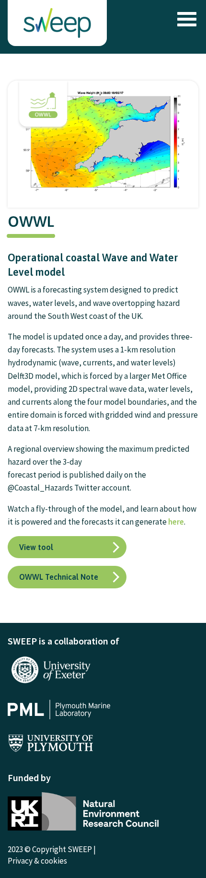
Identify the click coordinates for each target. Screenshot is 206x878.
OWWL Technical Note (58, 577)
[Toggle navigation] (184, 19)
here (176, 521)
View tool (36, 547)
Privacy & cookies (37, 860)
